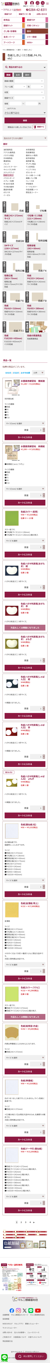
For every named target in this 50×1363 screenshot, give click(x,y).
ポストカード (31, 172)
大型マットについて (35, 1337)
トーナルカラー (31, 186)
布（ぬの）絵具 (8, 183)
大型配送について (19, 1337)
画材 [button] (27, 74)
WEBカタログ (7, 1323)
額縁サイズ (8, 98)
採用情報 (6, 1319)
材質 (6, 92)
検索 (25, 120)
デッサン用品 (31, 164)
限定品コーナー (32, 192)
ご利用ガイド (7, 1337)
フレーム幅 (8, 86)
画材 (19, 50)
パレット (6, 164)
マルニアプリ (18, 1323)
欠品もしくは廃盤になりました (25, 627)
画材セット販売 (32, 155)
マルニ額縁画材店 (8, 50)
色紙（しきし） (8, 175)
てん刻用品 (30, 166)
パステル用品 (8, 155)
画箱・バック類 (31, 178)
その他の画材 (8, 186)
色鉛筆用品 (30, 152)
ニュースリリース (33, 1332)
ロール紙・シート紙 (33, 175)
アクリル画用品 (9, 152)
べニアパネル (31, 169)
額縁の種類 (8, 81)
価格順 (8, 372)
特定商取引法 (8, 1341)
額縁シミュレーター (32, 1323)
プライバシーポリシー (32, 1352)
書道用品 (7, 161)
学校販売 (29, 183)
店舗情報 (6, 1315)
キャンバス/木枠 (9, 169)
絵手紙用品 (30, 158)
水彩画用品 (30, 149)
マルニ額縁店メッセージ (19, 1315)
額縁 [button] (8, 74)
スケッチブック (8, 172)
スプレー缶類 (8, 181)
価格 (6, 103)
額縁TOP (8, 14)
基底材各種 (7, 189)
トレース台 (30, 181)
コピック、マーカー (10, 166)
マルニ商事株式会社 (37, 1315)
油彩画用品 (7, 149)
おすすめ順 (25, 372)
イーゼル (6, 195)
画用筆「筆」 (30, 161)
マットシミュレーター (10, 1328)
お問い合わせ (42, 14)
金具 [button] (18, 74)
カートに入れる (25, 437)
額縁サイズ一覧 (25, 14)
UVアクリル (11, 108)
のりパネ (6, 192)
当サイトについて (16, 1352)
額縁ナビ (40, 126)
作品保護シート (32, 189)
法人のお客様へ (20, 1332)
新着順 (16, 372)
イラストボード (9, 178)
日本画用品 (7, 158)
